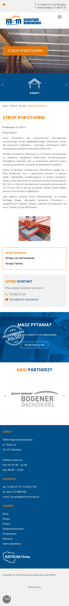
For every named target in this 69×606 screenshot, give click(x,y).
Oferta (13, 105)
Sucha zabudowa (12, 543)
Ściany (6, 523)
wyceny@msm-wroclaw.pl (25, 496)
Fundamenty (9, 533)
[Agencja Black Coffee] (7, 599)
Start (5, 105)
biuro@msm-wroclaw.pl (23, 299)
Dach (5, 513)
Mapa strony (34, 587)
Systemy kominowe (13, 528)
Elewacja (7, 538)
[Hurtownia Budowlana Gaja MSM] (22, 20)
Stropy (22, 105)
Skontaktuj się (34, 345)
